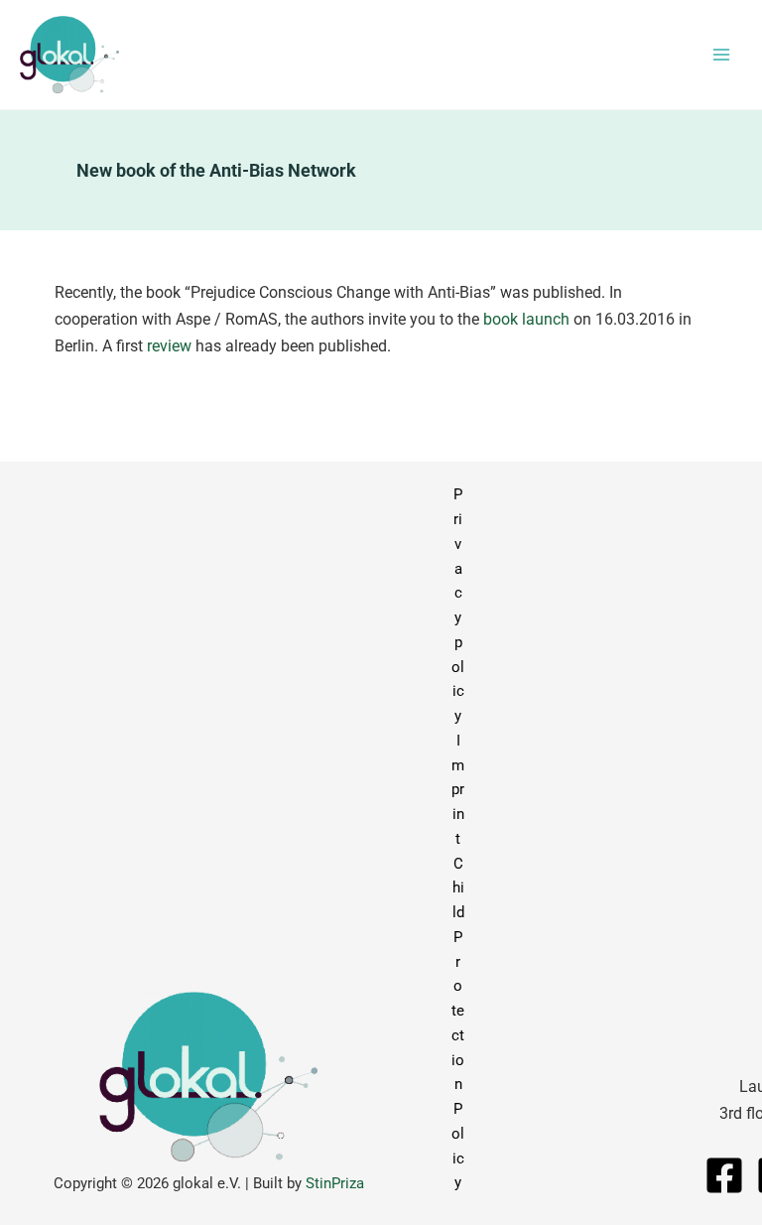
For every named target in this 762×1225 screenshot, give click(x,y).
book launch (526, 319)
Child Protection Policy (457, 1023)
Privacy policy (457, 605)
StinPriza (335, 1183)
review (169, 346)
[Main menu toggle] (720, 55)
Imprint (457, 790)
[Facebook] (724, 1175)
